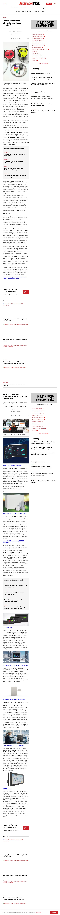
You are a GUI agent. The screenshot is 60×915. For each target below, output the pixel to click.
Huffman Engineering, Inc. (38, 45)
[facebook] (11, 38)
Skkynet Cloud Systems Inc (38, 56)
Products (29, 11)
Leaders (42, 11)
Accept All (54, 912)
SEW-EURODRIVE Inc (37, 55)
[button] (4, 4)
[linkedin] (13, 38)
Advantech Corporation (37, 34)
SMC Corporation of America (38, 58)
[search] (6, 4)
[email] (20, 38)
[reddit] (17, 38)
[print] (28, 38)
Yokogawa (34, 60)
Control (5, 17)
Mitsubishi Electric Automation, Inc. (40, 49)
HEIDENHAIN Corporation (37, 43)
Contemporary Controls (37, 40)
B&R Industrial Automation (37, 36)
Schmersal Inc (35, 53)
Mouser (33, 51)
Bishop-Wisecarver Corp (37, 38)
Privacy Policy (38, 912)
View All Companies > (44, 63)
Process (24, 11)
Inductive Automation (36, 47)
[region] (30, 912)
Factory (18, 11)
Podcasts (36, 11)
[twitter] (15, 38)
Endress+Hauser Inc (36, 42)
